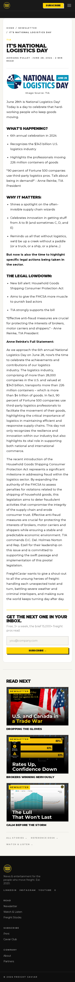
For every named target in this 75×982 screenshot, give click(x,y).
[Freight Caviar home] (6, 5)
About (7, 955)
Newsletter (27, 28)
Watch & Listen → (19, 844)
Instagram (27, 890)
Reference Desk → (44, 838)
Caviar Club (10, 939)
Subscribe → (38, 650)
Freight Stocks (12, 917)
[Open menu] (69, 5)
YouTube (45, 890)
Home (10, 28)
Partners (8, 961)
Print (6, 933)
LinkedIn (10, 890)
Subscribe (53, 5)
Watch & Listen (12, 911)
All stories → (16, 838)
